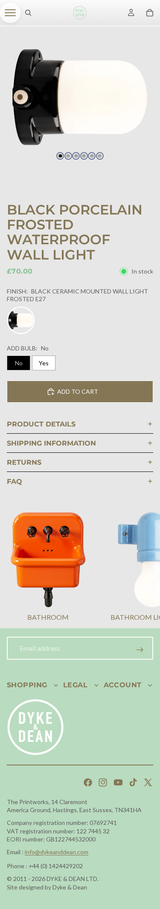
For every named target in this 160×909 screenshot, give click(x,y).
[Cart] (149, 12)
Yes (44, 363)
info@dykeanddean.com (56, 851)
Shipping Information (51, 443)
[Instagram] (103, 782)
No (19, 363)
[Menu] (10, 13)
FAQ (14, 481)
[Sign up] (140, 650)
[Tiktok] (133, 782)
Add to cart (77, 391)
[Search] (28, 12)
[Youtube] (118, 782)
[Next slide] (143, 568)
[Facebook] (88, 782)
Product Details (41, 424)
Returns (24, 462)
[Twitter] (148, 782)
